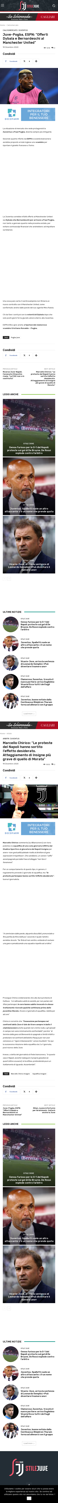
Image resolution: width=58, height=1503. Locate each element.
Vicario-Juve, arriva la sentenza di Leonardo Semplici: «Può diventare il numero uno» (29, 567)
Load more (28, 713)
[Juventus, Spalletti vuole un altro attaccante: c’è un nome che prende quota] (29, 486)
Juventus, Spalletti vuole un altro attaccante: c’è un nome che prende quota (29, 510)
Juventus (23, 30)
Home (2, 25)
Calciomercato (12, 25)
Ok (29, 1498)
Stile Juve (28, 443)
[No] (54, 1494)
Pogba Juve (15, 337)
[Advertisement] (29, 181)
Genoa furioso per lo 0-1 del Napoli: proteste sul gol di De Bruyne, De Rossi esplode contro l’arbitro (29, 450)
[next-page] (9, 579)
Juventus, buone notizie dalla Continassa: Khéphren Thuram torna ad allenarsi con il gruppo (37, 702)
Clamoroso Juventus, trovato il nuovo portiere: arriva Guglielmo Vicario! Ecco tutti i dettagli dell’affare (37, 683)
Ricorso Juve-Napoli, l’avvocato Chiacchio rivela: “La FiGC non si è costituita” (13, 375)
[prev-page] (4, 579)
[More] (36, 61)
